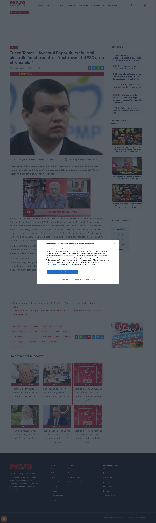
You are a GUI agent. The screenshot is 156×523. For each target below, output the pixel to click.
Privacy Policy (90, 279)
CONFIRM (63, 272)
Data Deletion (66, 279)
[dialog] (78, 261)
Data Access (78, 279)
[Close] (115, 244)
